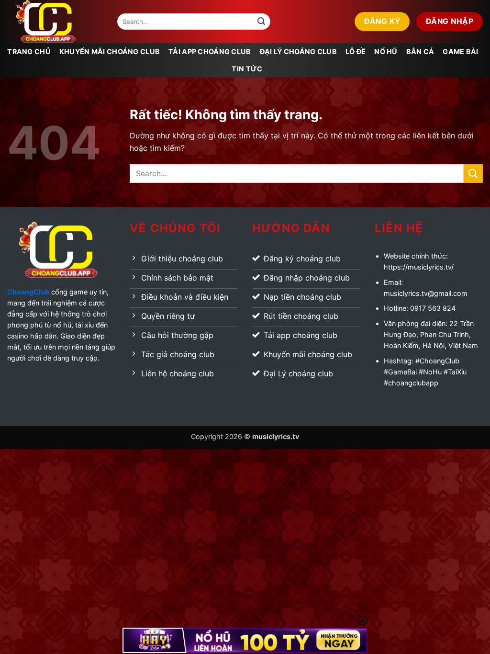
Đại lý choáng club (298, 51)
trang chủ (29, 51)
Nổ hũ (385, 51)
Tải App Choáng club (209, 51)
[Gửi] (261, 21)
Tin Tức (247, 69)
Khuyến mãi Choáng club (109, 51)
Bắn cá (420, 51)
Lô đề (355, 51)
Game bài (460, 51)
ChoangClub (28, 292)
